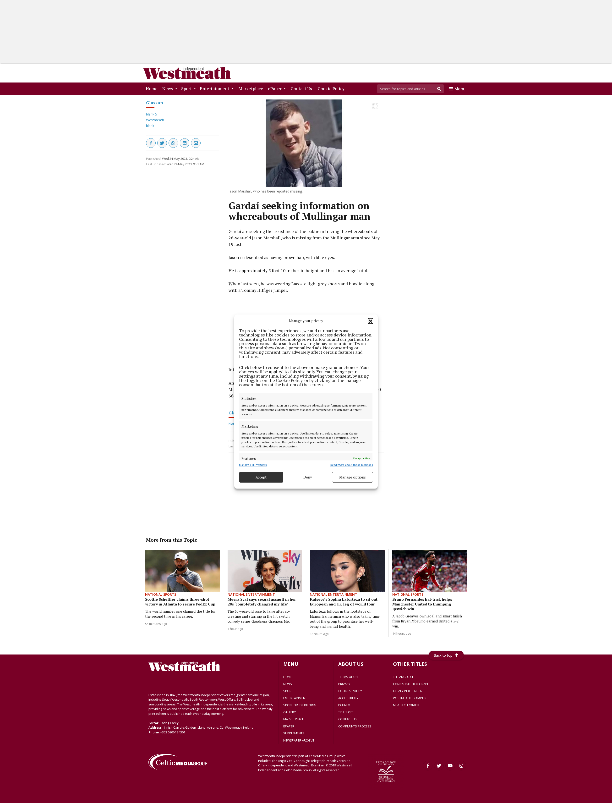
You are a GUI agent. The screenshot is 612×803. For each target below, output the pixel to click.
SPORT (288, 691)
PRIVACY (344, 684)
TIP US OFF (345, 712)
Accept (261, 477)
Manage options (352, 477)
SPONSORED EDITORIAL (300, 705)
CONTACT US (347, 719)
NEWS (287, 684)
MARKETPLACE (293, 719)
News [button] (168, 88)
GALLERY (289, 712)
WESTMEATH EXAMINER (409, 698)
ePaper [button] (275, 88)
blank (150, 125)
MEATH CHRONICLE (406, 705)
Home (152, 88)
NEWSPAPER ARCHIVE (298, 740)
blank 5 (151, 114)
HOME (287, 677)
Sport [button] (187, 88)
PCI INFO (344, 705)
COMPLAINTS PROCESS (354, 726)
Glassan (154, 102)
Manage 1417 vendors (253, 465)
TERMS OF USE (348, 677)
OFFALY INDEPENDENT (408, 691)
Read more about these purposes (351, 465)
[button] (370, 321)
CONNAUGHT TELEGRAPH (411, 684)
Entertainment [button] (215, 88)
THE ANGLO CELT (405, 677)
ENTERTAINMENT (295, 698)
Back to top (443, 655)
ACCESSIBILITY (348, 698)
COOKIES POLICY (350, 691)
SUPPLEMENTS (293, 733)
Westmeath (155, 120)
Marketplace (252, 88)
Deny (307, 477)
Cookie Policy (332, 88)
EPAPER (288, 726)
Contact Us (302, 88)
